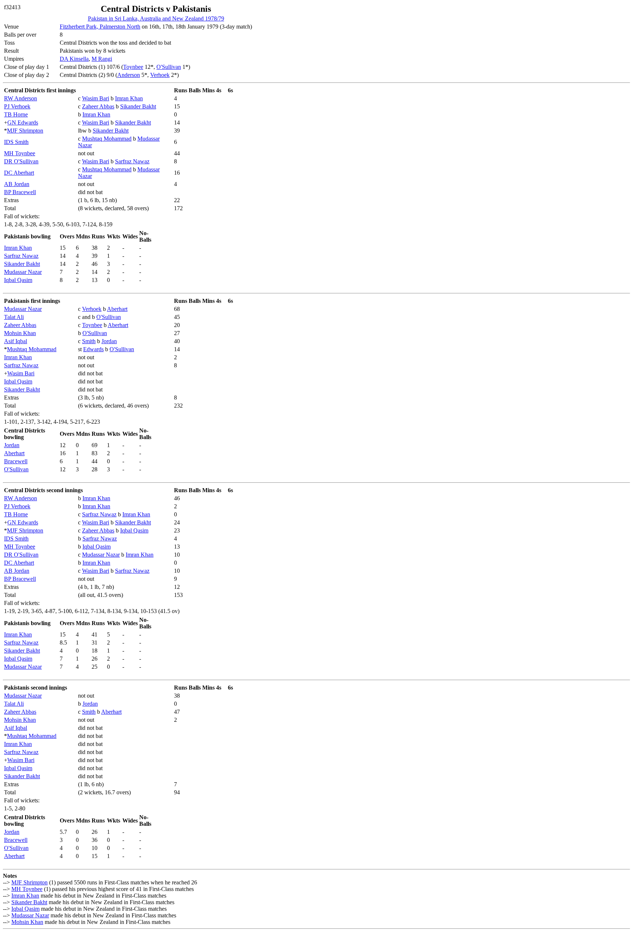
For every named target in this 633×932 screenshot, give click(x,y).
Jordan (109, 341)
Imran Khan (129, 98)
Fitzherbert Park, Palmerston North (100, 26)
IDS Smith (16, 142)
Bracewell (15, 461)
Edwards (93, 349)
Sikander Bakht (138, 106)
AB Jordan (16, 184)
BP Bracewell (20, 192)
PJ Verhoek (17, 106)
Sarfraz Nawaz (132, 161)
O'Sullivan (168, 67)
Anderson (128, 75)
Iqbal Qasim (18, 280)
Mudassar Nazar (23, 272)
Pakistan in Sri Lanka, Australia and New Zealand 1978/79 (156, 18)
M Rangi (102, 59)
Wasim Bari (95, 98)
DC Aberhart (19, 173)
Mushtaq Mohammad (107, 138)
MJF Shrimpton (25, 130)
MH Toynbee (19, 153)
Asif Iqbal (15, 341)
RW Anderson (20, 98)
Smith (89, 341)
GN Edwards (22, 122)
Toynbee (133, 67)
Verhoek (160, 75)
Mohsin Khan (20, 333)
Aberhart (117, 309)
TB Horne (16, 114)
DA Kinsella (74, 59)
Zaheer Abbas (98, 106)
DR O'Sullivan (21, 161)
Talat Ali (14, 317)
